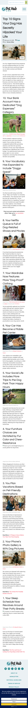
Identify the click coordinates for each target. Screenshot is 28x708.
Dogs (18, 40)
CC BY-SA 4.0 (22, 135)
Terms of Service (14, 683)
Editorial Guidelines (14, 680)
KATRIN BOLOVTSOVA (17, 567)
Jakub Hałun (9, 135)
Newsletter (14, 676)
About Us (14, 673)
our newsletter (19, 213)
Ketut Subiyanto (16, 249)
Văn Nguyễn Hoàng (17, 627)
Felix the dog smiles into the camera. (17, 302)
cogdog (5, 303)
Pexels (22, 249)
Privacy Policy (14, 687)
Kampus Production (17, 351)
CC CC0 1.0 (17, 303)
